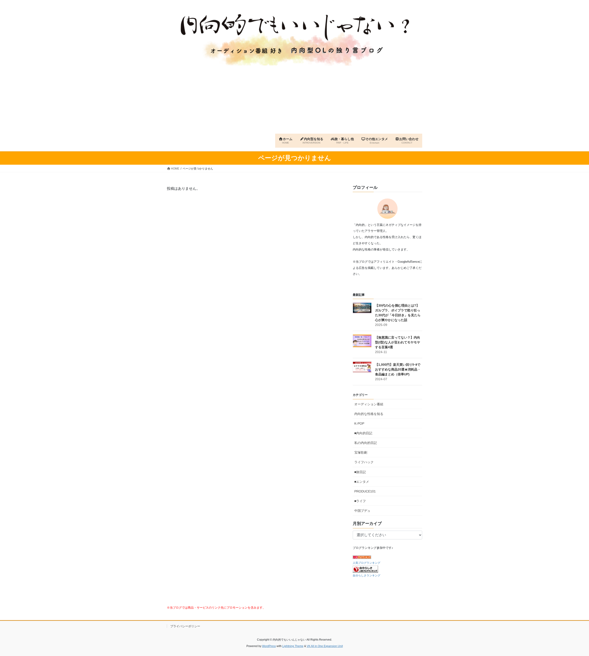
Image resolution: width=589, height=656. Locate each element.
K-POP (359, 423)
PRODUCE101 (365, 491)
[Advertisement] (294, 99)
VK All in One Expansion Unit (325, 646)
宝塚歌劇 (360, 452)
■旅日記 (360, 472)
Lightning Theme (292, 646)
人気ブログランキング (366, 562)
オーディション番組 (368, 404)
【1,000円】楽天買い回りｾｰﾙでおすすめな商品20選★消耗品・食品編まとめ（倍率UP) (398, 369)
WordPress (269, 646)
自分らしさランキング (366, 575)
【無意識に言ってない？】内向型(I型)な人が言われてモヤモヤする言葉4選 (397, 342)
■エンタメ (361, 481)
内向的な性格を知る (368, 414)
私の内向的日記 (365, 443)
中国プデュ (362, 510)
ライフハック (364, 462)
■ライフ (360, 501)
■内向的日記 (363, 433)
